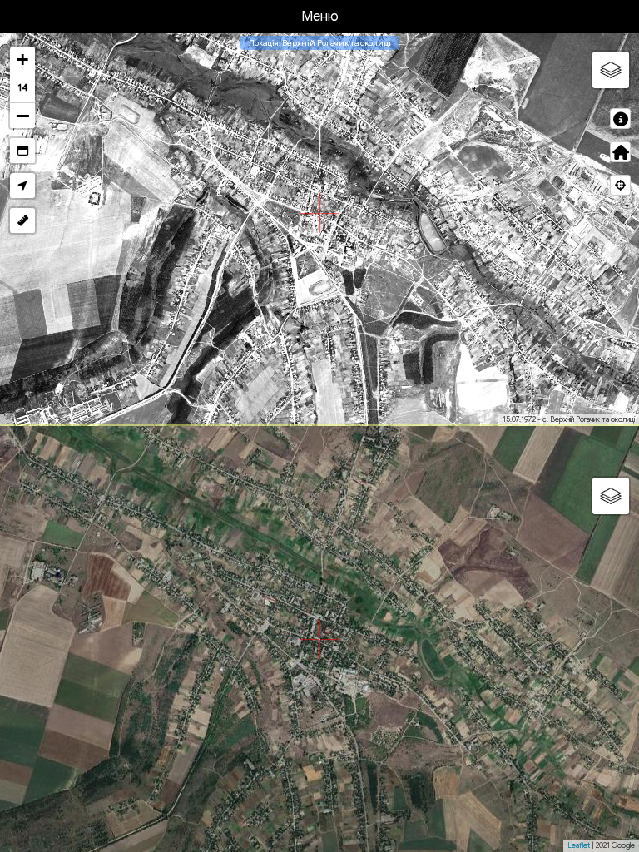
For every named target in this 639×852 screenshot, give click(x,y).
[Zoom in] (22, 59)
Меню (320, 16)
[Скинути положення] (620, 151)
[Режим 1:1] (22, 150)
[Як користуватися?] (620, 118)
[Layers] (610, 70)
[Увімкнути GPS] (22, 185)
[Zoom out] (22, 115)
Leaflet (578, 845)
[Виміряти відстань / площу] (22, 220)
